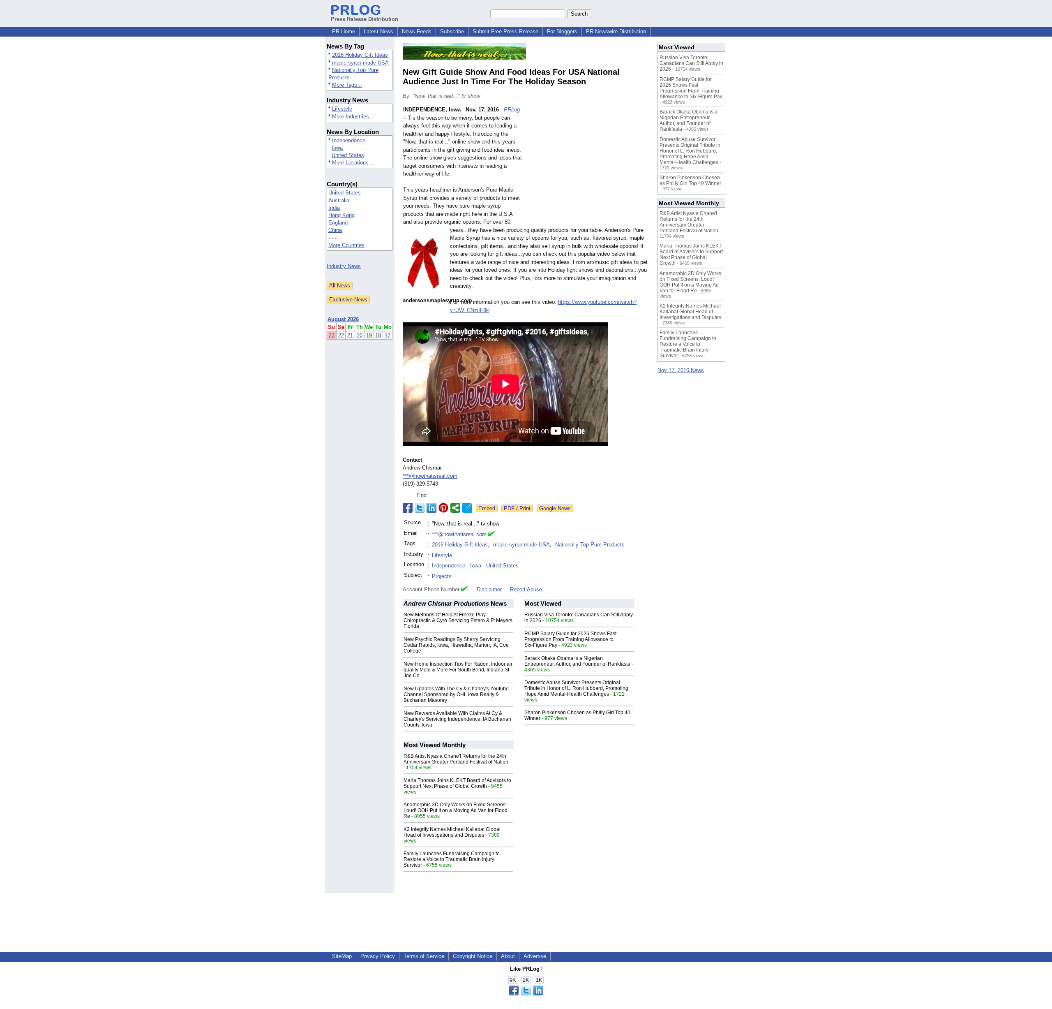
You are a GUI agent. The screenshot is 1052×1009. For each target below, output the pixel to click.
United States (348, 155)
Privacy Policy (377, 956)
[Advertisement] (587, 166)
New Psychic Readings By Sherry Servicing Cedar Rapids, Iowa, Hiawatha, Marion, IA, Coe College (456, 645)
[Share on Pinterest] (443, 508)
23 (332, 335)
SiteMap (342, 956)
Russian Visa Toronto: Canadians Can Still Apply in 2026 (691, 63)
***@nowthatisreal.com (430, 476)
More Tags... (347, 85)
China (335, 230)
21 (350, 335)
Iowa (337, 148)
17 (387, 335)
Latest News (378, 31)
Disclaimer (489, 589)
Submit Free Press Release (505, 31)
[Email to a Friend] (467, 508)
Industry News (344, 266)
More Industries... (353, 116)
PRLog (512, 109)
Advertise (535, 956)
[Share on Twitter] (419, 508)
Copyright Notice (472, 956)
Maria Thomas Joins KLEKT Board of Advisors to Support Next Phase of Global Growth (457, 783)
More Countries (346, 245)
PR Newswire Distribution (616, 31)
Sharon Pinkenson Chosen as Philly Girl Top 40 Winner (690, 180)
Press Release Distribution (364, 19)
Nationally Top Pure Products (590, 545)
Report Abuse (526, 589)
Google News (555, 508)
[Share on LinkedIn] (431, 508)
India (334, 208)
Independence (348, 140)
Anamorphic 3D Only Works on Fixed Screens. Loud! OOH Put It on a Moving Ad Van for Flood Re (456, 810)
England (338, 223)
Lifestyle (342, 109)
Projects (442, 576)
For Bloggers (562, 31)
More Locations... (353, 163)
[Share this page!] (526, 993)
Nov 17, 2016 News (681, 370)
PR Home (343, 31)
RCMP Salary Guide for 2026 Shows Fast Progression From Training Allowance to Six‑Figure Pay (570, 639)
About (508, 956)
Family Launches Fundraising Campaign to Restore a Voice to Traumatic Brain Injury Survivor (452, 859)
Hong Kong (341, 215)
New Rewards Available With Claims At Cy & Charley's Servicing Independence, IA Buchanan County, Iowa (457, 719)
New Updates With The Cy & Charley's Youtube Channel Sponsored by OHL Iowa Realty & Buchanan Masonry (456, 694)
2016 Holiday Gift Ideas (360, 55)
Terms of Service (424, 956)
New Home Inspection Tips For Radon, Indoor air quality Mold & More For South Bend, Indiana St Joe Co (458, 669)
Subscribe (452, 31)
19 (369, 335)
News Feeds (416, 31)
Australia (338, 200)
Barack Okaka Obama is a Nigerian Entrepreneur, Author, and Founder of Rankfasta (577, 661)
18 (378, 335)
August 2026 (343, 319)
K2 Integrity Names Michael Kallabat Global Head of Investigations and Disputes (452, 832)
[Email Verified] (492, 534)
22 (341, 335)
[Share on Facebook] (408, 508)
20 (359, 335)
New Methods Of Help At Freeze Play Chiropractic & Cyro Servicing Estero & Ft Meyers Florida (458, 620)
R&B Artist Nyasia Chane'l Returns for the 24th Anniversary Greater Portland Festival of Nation (456, 759)
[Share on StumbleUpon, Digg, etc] (455, 508)
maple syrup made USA (360, 63)
